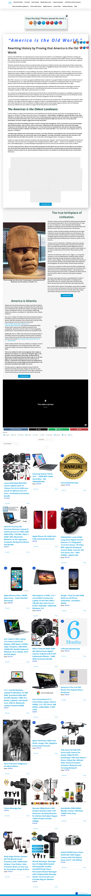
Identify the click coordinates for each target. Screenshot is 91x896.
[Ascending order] (52, 439)
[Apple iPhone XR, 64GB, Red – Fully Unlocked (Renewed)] (45, 520)
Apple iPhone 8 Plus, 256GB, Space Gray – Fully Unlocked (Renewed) (16, 598)
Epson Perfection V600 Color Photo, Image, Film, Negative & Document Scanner (44, 743)
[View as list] (47, 447)
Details (27, 503)
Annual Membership (69, 483)
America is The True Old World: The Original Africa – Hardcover (72, 690)
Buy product (7, 503)
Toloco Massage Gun (12, 808)
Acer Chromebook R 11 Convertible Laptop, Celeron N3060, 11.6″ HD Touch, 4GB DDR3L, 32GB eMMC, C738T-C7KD (44, 704)
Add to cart (64, 490)
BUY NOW (64, 700)
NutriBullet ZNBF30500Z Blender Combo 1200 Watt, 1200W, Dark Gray (72, 811)
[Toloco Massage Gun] (16, 792)
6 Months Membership (70, 648)
